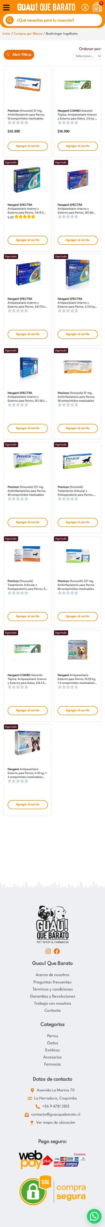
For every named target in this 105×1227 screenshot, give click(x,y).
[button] (94, 1216)
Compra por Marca (28, 33)
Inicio (6, 33)
